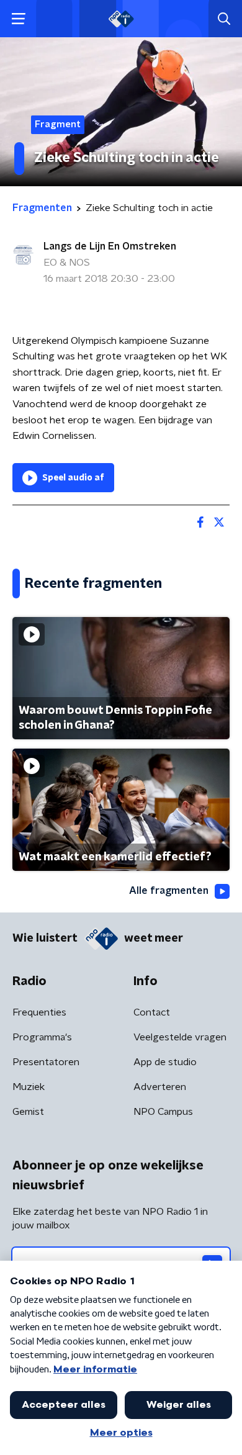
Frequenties (39, 1012)
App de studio (165, 1062)
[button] (18, 18)
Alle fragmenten (168, 891)
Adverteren (159, 1087)
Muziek (28, 1087)
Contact (151, 1012)
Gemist (28, 1112)
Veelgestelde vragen (179, 1037)
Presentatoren (45, 1062)
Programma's (42, 1037)
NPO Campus (163, 1112)
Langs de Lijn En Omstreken (109, 246)
